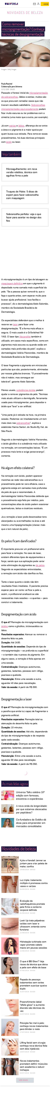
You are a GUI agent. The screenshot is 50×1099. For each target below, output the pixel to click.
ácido (9, 142)
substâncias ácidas (26, 390)
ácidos (4, 626)
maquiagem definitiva (12, 283)
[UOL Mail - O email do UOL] (34, 3)
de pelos (40, 565)
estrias (12, 125)
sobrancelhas (23, 423)
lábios (21, 125)
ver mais (23, 1080)
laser (15, 324)
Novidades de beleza (25, 13)
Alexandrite (25, 336)
